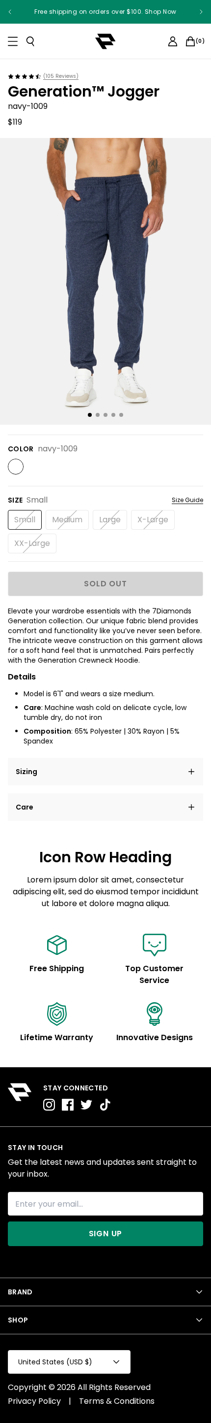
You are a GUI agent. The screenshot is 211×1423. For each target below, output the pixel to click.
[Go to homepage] (105, 41)
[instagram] (49, 1105)
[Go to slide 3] (105, 415)
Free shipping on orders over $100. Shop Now (105, 12)
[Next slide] (201, 12)
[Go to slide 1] (90, 415)
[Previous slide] (10, 12)
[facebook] (68, 1105)
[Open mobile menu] (13, 41)
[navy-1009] (16, 466)
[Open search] (30, 41)
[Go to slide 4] (113, 415)
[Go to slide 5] (121, 415)
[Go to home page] (19, 1097)
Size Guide (187, 500)
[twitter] (86, 1105)
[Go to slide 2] (98, 415)
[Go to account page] (173, 41)
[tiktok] (105, 1105)
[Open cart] (190, 41)
